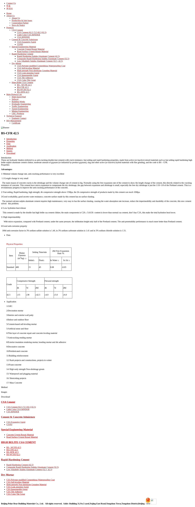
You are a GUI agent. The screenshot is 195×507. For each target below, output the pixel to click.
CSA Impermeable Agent (16, 489)
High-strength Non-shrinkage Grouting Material (26, 484)
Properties (10, 141)
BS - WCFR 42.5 (13, 447)
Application (11, 146)
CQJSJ (9, 424)
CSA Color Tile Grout (15, 494)
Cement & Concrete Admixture (18, 417)
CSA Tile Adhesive (14, 492)
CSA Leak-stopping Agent (17, 487)
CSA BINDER (12, 412)
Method (9, 148)
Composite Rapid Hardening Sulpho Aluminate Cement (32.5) (32, 467)
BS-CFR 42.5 (12, 450)
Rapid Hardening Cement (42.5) (19, 465)
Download (10, 153)
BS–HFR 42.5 (12, 452)
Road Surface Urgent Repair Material (22, 437)
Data (8, 143)
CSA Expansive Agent (15, 422)
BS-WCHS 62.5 (13, 454)
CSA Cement (8, 402)
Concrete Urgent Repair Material (20, 435)
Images (9, 151)
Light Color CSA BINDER (17, 409)
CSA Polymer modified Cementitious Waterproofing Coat (30, 480)
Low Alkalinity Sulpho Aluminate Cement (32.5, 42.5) (29, 469)
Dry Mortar (7, 474)
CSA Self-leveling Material (17, 482)
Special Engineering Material (17, 429)
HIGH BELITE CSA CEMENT (18, 442)
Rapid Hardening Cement (15, 459)
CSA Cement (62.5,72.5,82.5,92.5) (21, 407)
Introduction (11, 139)
